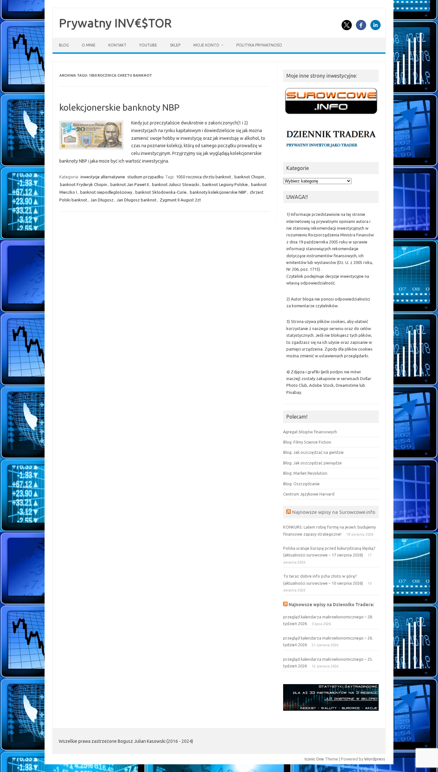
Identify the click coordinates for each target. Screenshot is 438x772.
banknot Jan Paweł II (129, 184)
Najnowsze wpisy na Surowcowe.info (333, 512)
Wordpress (374, 759)
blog (64, 45)
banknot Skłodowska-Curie (161, 192)
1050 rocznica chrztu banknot (203, 176)
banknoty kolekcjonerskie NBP (218, 192)
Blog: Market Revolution (305, 473)
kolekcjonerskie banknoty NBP (119, 107)
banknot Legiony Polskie (225, 184)
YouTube (148, 45)
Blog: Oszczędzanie (301, 483)
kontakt (117, 45)
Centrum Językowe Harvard (308, 494)
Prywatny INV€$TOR (115, 23)
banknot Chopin (249, 176)
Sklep (175, 45)
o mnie (89, 45)
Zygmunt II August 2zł (180, 200)
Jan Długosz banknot (136, 200)
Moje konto (206, 45)
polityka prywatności (259, 45)
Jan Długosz (102, 200)
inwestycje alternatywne (102, 176)
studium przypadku (145, 176)
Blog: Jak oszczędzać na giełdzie (313, 452)
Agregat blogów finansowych (310, 431)
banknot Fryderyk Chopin (83, 184)
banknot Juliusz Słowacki (175, 184)
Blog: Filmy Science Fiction (307, 442)
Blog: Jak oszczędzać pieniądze (312, 463)
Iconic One (314, 759)
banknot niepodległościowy (106, 192)
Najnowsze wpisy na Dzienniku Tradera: (331, 604)
